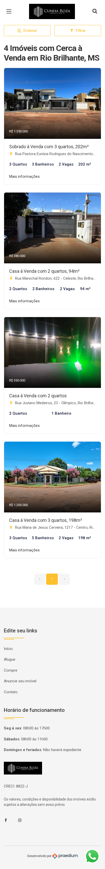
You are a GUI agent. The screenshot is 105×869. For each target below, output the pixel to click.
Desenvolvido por (39, 856)
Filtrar (81, 31)
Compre (10, 670)
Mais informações (24, 176)
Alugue (9, 659)
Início (8, 648)
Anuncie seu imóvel (20, 681)
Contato (11, 692)
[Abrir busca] (95, 11)
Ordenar (30, 31)
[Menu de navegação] (10, 11)
